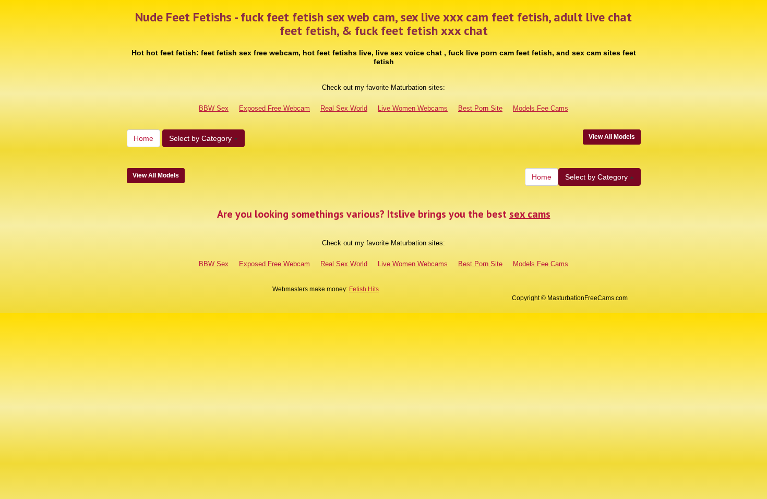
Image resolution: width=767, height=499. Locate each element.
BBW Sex (214, 108)
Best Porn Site (480, 108)
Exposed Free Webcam (274, 108)
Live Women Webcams (413, 108)
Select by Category (201, 138)
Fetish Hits (364, 289)
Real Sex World (343, 108)
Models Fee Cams (540, 108)
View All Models (612, 136)
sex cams (529, 214)
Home (143, 138)
